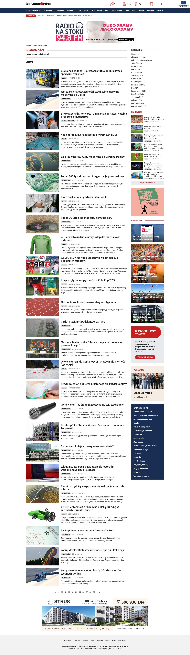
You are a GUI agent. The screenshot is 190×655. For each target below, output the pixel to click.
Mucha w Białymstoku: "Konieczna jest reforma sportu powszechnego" (93, 344)
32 (69, 592)
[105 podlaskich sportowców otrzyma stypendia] (42, 307)
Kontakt (100, 641)
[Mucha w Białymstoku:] (42, 348)
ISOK (114, 641)
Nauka (107, 10)
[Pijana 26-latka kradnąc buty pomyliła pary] (42, 224)
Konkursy (41, 15)
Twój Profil (122, 641)
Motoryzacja (130, 10)
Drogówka (135, 94)
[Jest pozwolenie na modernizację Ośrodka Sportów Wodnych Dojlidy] (42, 577)
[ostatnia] (100, 592)
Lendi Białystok (142, 392)
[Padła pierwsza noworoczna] (42, 535)
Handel (136, 423)
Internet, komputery (141, 427)
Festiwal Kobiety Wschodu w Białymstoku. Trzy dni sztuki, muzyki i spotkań (153, 174)
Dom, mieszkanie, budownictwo (146, 416)
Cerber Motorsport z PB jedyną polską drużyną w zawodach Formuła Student (90, 508)
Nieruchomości (117, 10)
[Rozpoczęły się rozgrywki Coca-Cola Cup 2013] (42, 286)
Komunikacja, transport (142, 431)
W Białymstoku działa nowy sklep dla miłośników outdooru (90, 239)
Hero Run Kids (87, 15)
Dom (133, 88)
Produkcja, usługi (140, 450)
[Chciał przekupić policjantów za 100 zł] (42, 327)
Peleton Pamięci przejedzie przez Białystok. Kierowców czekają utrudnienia (154, 137)
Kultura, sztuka (139, 434)
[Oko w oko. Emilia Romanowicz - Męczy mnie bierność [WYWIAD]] (42, 369)
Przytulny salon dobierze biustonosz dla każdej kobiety (94, 384)
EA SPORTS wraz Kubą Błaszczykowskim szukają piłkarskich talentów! (89, 259)
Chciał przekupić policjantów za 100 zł (83, 321)
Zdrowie (141, 10)
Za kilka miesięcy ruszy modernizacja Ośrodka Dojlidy (93, 156)
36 (83, 592)
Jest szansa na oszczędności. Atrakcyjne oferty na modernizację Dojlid (90, 93)
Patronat (85, 641)
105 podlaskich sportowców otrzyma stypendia (89, 302)
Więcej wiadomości (146, 183)
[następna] (97, 592)
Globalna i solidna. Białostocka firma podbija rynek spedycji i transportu (91, 72)
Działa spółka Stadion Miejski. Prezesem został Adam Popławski (92, 427)
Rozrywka (137, 457)
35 (80, 592)
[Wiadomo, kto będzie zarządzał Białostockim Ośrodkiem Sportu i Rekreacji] (42, 473)
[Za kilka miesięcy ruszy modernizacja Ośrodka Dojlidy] (42, 161)
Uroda (64, 388)
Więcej (159, 10)
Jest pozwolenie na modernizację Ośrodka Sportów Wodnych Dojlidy (91, 572)
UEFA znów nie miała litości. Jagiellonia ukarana (154, 118)
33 (73, 592)
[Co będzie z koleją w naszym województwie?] (42, 452)
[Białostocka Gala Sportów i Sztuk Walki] (42, 203)
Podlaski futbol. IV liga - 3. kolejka (154, 128)
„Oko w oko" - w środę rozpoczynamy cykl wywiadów (92, 404)
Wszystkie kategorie (141, 476)
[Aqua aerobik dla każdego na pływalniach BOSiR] (42, 141)
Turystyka (150, 10)
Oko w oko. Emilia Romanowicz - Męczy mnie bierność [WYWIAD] (93, 363)
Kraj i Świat (135, 103)
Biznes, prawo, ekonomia (143, 412)
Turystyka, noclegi (140, 465)
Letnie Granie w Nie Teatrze (72, 15)
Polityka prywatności (69, 646)
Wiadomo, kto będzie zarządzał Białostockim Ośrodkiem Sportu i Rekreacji (87, 468)
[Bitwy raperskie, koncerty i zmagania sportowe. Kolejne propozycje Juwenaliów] (42, 120)
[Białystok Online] (38, 4)
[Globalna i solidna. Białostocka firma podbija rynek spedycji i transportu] (42, 78)
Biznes (99, 10)
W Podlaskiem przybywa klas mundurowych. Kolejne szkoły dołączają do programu (153, 146)
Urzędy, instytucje (140, 468)
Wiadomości (48, 10)
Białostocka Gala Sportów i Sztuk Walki (84, 197)
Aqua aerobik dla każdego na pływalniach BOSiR (89, 134)
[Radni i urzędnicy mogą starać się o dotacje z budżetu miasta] (42, 494)
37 (87, 592)
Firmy (129, 4)
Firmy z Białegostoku (33, 10)
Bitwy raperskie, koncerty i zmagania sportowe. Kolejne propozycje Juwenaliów (94, 115)
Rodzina (134, 82)
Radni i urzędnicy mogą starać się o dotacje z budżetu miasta (93, 488)
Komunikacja (158, 4)
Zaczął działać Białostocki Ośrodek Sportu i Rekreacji (92, 550)
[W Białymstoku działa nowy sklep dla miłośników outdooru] (42, 244)
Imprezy (117, 4)
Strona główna (31, 45)
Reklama (137, 453)
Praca (92, 10)
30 (62, 592)
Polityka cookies (85, 646)
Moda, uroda (138, 438)
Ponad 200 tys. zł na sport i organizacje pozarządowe (92, 176)
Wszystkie (135, 54)
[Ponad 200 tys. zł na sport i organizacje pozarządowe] (42, 182)
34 (76, 592)
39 (94, 592)
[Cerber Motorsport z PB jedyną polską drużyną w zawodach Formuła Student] (42, 514)
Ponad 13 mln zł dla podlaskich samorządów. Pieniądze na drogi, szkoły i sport (154, 165)
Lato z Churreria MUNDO (54, 15)
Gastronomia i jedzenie (142, 419)
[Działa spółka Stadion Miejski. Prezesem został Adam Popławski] (42, 431)
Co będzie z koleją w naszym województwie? (87, 446)
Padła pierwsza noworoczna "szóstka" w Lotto (88, 530)
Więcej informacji (140, 397)
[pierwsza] (53, 592)
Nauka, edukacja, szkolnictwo (145, 446)
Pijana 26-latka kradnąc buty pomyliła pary (86, 217)
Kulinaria (135, 100)
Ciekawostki (66, 534)
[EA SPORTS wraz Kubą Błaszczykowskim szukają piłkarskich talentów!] (42, 265)
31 (66, 592)
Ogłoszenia (142, 4)
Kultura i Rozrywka (68, 121)
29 (58, 592)
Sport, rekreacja (139, 461)
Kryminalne (135, 91)
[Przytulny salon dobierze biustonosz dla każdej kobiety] (42, 390)
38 (90, 592)
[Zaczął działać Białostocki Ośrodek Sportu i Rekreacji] (42, 556)
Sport (86, 10)
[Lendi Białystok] (147, 381)
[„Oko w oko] (42, 411)
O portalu (67, 641)
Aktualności (66, 99)
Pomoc (107, 641)
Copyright (96, 646)
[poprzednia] (55, 592)
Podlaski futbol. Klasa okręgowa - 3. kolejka (152, 156)
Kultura (78, 10)
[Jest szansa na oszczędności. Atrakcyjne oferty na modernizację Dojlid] (42, 99)
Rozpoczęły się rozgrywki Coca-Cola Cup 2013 (88, 280)
